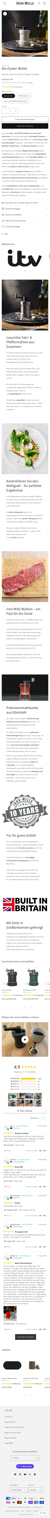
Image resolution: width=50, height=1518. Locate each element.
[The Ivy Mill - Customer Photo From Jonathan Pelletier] (29, 1096)
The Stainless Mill (10, 1210)
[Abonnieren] (36, 1458)
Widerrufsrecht (37, 1507)
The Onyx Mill (8, 1145)
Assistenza (9, 1417)
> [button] (25, 1337)
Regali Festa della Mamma (14, 1427)
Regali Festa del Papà (13, 1432)
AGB (22, 1511)
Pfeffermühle (23, 96)
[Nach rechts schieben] (30, 61)
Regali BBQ (9, 1443)
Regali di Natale (11, 1438)
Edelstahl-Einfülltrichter (31, 1378)
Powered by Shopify (25, 1507)
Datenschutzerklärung (12, 1511)
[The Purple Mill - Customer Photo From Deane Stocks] (21, 1096)
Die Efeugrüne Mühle (29, 990)
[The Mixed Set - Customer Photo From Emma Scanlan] (12, 1096)
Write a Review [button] (26, 1111)
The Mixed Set (8, 1324)
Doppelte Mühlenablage (9, 1378)
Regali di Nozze (10, 1422)
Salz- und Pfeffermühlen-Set (15, 101)
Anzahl (4, 106)
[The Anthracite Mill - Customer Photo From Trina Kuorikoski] (38, 1096)
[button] (4, 3)
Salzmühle (8, 96)
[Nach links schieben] (19, 61)
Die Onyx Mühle (7, 990)
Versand (30, 82)
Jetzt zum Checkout (25, 126)
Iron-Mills (15, 1507)
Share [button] (8, 1151)
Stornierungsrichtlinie (26, 1514)
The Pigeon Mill (9, 1241)
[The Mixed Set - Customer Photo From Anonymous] (21, 1103)
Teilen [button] (6, 234)
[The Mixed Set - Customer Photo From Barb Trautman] (38, 1103)
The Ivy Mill (7, 1181)
